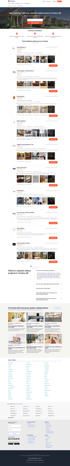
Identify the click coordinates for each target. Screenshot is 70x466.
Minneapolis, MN (26, 411)
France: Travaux (23, 455)
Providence (46, 369)
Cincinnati (28, 393)
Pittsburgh (46, 367)
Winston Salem (29, 392)
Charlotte (28, 386)
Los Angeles (10, 371)
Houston (46, 381)
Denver (9, 381)
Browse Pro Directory (31, 425)
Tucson (9, 366)
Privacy (29, 458)
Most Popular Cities (11, 403)
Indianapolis (10, 399)
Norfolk (45, 386)
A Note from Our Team (49, 431)
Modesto (10, 373)
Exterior (13, 3)
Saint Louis (28, 378)
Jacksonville (10, 388)
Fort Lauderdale (11, 386)
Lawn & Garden (18, 3)
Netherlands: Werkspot (41, 455)
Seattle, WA (38, 415)
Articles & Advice (27, 3)
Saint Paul (28, 374)
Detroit (27, 369)
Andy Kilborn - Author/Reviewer (51, 323)
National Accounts (31, 442)
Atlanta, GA (12, 406)
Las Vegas (28, 380)
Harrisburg (46, 364)
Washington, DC (51, 415)
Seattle (45, 392)
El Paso (45, 378)
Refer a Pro (47, 428)
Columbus (28, 397)
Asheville (28, 385)
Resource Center (48, 426)
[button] (20, 59)
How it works (48, 436)
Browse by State (19, 403)
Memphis (46, 371)
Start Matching (35, 23)
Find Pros (29, 423)
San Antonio (46, 383)
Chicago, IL (38, 406)
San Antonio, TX (51, 413)
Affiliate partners (48, 447)
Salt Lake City (47, 385)
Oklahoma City (29, 399)
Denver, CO (12, 408)
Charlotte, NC (25, 406)
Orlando (9, 392)
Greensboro (28, 388)
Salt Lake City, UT (39, 413)
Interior (9, 3)
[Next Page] (43, 266)
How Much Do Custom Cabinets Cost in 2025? (53, 347)
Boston (27, 367)
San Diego (10, 376)
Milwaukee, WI (13, 411)
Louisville (28, 362)
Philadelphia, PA (13, 413)
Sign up (14, 433)
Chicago (9, 397)
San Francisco (11, 378)
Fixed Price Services (31, 426)
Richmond (46, 388)
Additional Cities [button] (10, 417)
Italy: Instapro (35, 455)
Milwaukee (46, 395)
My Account (48, 423)
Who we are (48, 438)
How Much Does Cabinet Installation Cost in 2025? (34, 326)
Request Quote (53, 65)
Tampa (9, 393)
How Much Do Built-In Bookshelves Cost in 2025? (16, 326)
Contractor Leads (31, 441)
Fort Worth (46, 380)
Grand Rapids (29, 371)
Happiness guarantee (49, 445)
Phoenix (9, 364)
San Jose (10, 380)
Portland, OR (25, 413)
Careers (47, 439)
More (22, 3)
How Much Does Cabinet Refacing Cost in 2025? (52, 326)
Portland (46, 362)
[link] (35, 48)
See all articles (57, 308)
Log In (54, 1)
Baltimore (28, 366)
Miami (9, 390)
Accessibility (40, 458)
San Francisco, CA (26, 415)
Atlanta (9, 395)
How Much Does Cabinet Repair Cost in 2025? (16, 348)
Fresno (9, 367)
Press (46, 441)
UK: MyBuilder (48, 455)
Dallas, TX (50, 406)
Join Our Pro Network (31, 438)
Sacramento (10, 374)
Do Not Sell (35, 458)
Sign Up (59, 1)
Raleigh (27, 390)
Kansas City (28, 376)
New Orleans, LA (39, 411)
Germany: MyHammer (29, 455)
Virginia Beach (47, 390)
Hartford (9, 383)
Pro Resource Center (31, 439)
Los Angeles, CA (39, 408)
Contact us (47, 444)
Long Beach (10, 369)
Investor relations (48, 442)
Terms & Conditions (41, 460)
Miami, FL (50, 408)
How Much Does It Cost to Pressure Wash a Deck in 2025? (34, 347)
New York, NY (50, 411)
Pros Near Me (48, 429)
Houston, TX (25, 408)
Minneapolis (28, 373)
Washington (10, 385)
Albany (27, 381)
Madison (46, 393)
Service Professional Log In (32, 436)
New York (28, 383)
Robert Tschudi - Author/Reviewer (14, 323)
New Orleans (28, 364)
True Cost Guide (48, 425)
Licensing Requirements (50, 432)
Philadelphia (46, 366)
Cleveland (28, 395)
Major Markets (12, 360)
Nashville (46, 373)
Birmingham (10, 362)
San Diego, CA (13, 415)
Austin (45, 374)
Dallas (45, 376)
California (32, 458)
